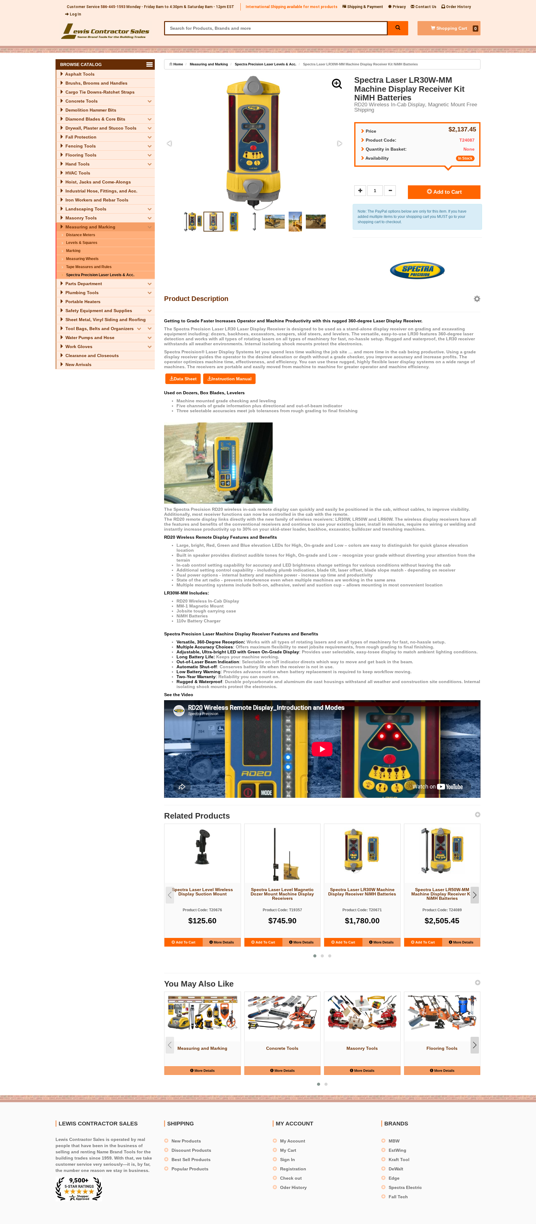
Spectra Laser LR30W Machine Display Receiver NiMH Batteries (362, 891)
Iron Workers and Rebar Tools (96, 199)
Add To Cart (185, 942)
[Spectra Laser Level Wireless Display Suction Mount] (202, 846)
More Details (223, 942)
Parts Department (83, 283)
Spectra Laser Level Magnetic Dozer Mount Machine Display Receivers (282, 894)
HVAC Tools (77, 172)
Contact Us (425, 7)
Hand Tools (77, 163)
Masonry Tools (80, 217)
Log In (75, 14)
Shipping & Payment (364, 7)
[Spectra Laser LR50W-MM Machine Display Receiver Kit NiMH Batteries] (442, 850)
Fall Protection (80, 137)
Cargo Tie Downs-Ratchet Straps (99, 92)
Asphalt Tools (79, 74)
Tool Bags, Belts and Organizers (99, 328)
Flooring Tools (80, 154)
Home (177, 64)
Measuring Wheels (82, 259)
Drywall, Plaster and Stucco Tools (100, 128)
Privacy (399, 7)
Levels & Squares (81, 243)
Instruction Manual (232, 378)
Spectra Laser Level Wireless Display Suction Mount (202, 891)
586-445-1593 (112, 7)
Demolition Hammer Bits (90, 110)
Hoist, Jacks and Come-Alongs (97, 181)
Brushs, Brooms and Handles (95, 83)
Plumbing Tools (81, 292)
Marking (73, 251)
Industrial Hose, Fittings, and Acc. (100, 190)
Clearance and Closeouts (91, 355)
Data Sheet (185, 378)
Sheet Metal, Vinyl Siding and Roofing (105, 319)
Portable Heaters (82, 301)
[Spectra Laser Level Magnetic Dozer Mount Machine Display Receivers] (282, 854)
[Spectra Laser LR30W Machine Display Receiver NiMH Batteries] (362, 850)
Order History (458, 7)
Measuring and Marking (89, 226)
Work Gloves (78, 346)
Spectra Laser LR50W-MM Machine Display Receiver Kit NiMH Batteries (442, 894)
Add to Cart (447, 192)
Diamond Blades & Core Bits (94, 119)
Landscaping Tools (85, 208)
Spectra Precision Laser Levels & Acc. (100, 275)
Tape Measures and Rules (89, 267)
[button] (337, 84)
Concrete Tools (81, 101)
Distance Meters (80, 235)
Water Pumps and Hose (89, 337)
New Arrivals (78, 364)
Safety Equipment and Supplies (98, 310)
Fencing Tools (80, 146)
